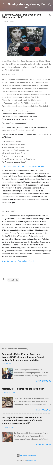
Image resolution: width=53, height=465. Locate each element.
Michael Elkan (31, 460)
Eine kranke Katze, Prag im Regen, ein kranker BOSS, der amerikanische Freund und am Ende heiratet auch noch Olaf (23, 357)
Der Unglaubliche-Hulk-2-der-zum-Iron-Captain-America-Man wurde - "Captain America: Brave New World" (22, 420)
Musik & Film (13, 280)
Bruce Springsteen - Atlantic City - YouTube (18, 261)
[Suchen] (49, 5)
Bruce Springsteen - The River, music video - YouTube (23, 166)
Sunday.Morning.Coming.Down (26, 5)
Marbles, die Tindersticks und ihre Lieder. (23, 388)
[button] (49, 15)
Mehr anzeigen (43, 381)
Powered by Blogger (28, 455)
